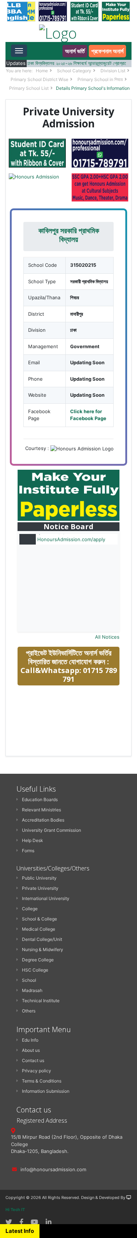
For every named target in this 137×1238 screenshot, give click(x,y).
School (29, 980)
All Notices (107, 637)
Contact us (33, 1060)
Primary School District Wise (39, 79)
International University (45, 898)
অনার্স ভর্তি (75, 51)
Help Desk (32, 840)
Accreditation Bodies (43, 820)
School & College (39, 919)
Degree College (38, 959)
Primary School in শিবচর (100, 79)
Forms (28, 850)
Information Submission (45, 1091)
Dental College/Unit (42, 939)
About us (31, 1050)
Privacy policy (36, 1070)
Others (28, 1011)
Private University (40, 888)
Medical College (38, 929)
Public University (39, 878)
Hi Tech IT (15, 1209)
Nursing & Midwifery (42, 949)
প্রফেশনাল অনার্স (107, 51)
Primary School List (29, 88)
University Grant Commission (51, 830)
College (30, 908)
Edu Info (30, 1040)
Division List (112, 70)
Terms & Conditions (41, 1081)
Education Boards (40, 799)
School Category (74, 70)
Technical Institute (41, 1000)
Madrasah (32, 990)
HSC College (35, 970)
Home (42, 70)
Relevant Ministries (41, 809)
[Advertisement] (72, 743)
